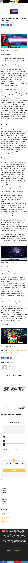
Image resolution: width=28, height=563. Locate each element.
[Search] (26, 1)
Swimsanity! (13, 362)
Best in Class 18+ (5, 499)
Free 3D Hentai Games (6, 517)
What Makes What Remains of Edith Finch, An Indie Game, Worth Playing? (22, 406)
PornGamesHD (4, 524)
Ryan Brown (12, 366)
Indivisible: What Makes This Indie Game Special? (21, 389)
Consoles (4, 488)
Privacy (12, 547)
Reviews (3, 497)
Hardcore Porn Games (6, 516)
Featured (4, 492)
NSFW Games (4, 514)
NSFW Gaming (4, 519)
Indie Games (6, 5)
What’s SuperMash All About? (6, 405)
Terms (7, 547)
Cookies (18, 547)
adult (3, 484)
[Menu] (1, 1)
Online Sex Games (5, 520)
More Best (4, 501)
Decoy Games (14, 51)
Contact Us (17, 550)
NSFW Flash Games (5, 521)
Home (2, 5)
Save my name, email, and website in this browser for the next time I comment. (12, 448)
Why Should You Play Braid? (14, 405)
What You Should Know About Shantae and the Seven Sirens (14, 389)
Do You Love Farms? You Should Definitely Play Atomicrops (6, 389)
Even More (4, 503)
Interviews (4, 506)
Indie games (7, 362)
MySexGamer (4, 523)
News (3, 486)
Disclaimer (9, 550)
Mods (3, 495)
